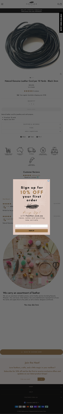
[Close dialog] (48, 181)
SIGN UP (31, 230)
